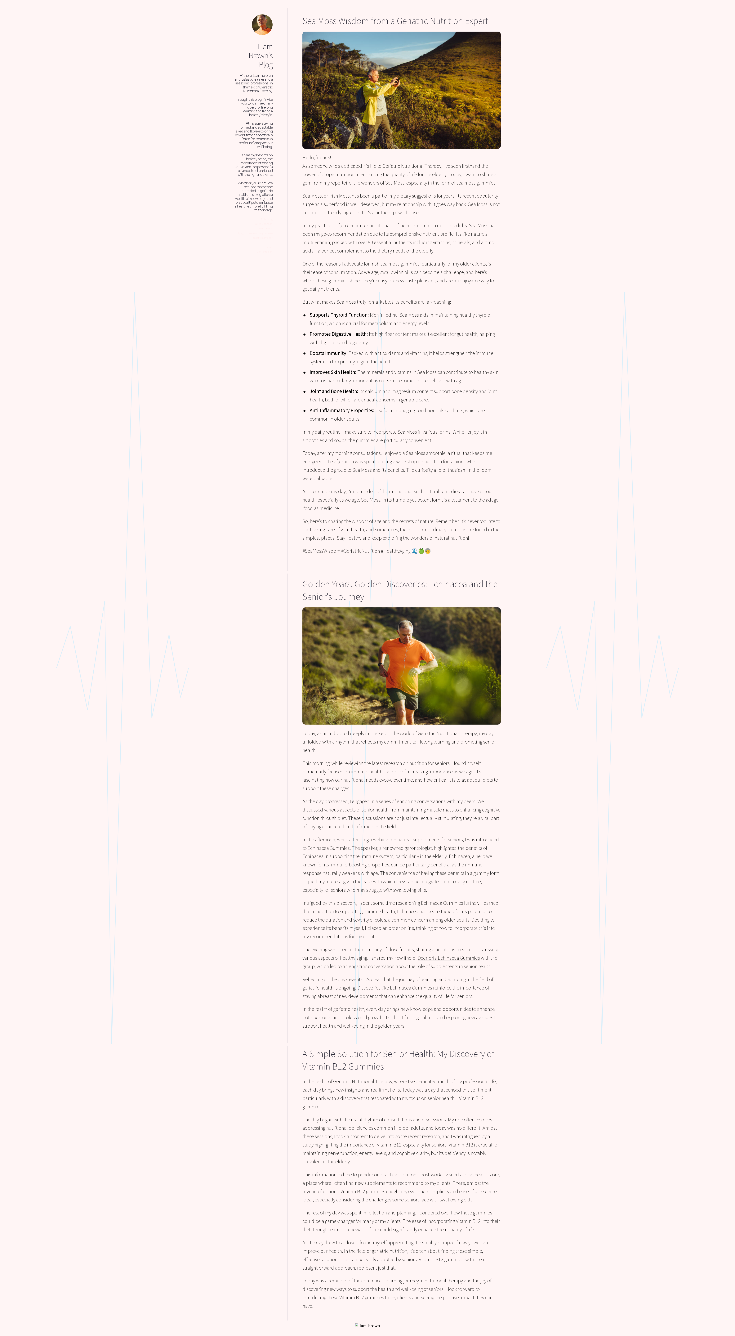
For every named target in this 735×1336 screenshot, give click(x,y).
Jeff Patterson (265, 251)
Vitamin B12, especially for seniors (412, 1144)
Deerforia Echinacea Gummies (449, 957)
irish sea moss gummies (395, 263)
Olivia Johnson (264, 224)
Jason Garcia (265, 228)
